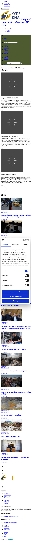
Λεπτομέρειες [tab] (15, 244)
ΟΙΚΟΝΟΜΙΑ (7, 495)
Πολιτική (6, 46)
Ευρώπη (6, 53)
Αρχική (5, 45)
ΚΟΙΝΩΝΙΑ (7, 496)
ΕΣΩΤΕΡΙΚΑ (7, 497)
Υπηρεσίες (6, 3)
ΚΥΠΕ (5, 2)
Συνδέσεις (6, 528)
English (8, 30)
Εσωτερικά (6, 52)
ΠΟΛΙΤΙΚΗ (7, 493)
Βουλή (5, 49)
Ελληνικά (9, 28)
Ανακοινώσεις (7, 4)
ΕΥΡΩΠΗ (6, 500)
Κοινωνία (6, 50)
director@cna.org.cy (13, 516)
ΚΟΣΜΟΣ (6, 501)
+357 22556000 (4, 522)
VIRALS (6, 503)
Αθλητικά (6, 56)
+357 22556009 (4, 516)
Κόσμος (6, 54)
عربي (8, 33)
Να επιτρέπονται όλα (15, 292)
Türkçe (8, 31)
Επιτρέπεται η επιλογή (16, 296)
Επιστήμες (6, 59)
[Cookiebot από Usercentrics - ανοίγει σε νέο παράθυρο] (22, 240)
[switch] (27, 275)
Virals (5, 57)
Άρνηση (15, 300)
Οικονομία (6, 48)
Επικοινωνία (7, 6)
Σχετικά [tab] (25, 244)
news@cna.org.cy (13, 522)
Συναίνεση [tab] (5, 244)
